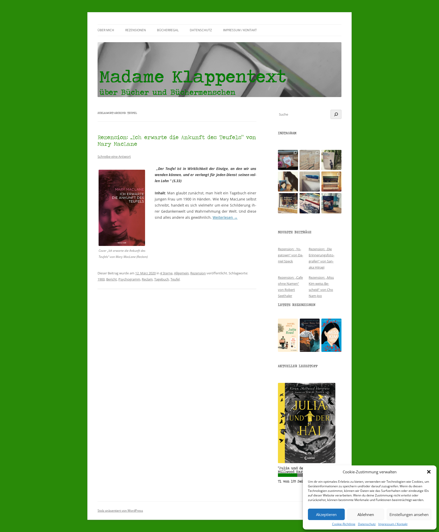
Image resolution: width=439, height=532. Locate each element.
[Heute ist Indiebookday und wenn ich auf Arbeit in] (310, 203)
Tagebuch (161, 279)
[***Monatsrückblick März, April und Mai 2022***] (331, 181)
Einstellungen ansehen (409, 514)
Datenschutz (367, 524)
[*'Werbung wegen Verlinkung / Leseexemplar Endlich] (288, 160)
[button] (428, 471)
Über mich (106, 30)
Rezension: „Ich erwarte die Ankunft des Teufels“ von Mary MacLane (177, 140)
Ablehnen (365, 514)
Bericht (111, 279)
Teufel (175, 279)
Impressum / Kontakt (392, 524)
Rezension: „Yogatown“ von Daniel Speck (290, 255)
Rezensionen (135, 30)
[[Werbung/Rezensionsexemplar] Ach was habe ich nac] (288, 181)
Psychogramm (129, 279)
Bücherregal (168, 30)
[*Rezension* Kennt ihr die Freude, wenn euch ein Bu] (331, 203)
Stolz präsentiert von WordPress (120, 510)
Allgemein (181, 273)
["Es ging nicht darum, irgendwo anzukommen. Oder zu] (310, 160)
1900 (101, 279)
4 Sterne (166, 273)
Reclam (147, 279)
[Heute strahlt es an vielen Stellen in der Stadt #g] (288, 203)
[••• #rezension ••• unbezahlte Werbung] (331, 160)
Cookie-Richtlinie (343, 524)
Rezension (198, 273)
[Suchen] (336, 114)
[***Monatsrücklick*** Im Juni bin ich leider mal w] (310, 181)
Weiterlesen (225, 217)
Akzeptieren (326, 514)
